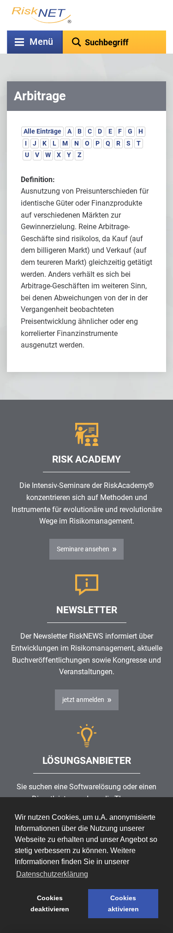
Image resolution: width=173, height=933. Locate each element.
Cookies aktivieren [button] (123, 903)
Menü (41, 42)
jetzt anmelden (83, 699)
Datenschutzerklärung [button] (52, 874)
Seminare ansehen (83, 549)
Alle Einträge (42, 131)
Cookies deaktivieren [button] (49, 903)
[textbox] (114, 42)
